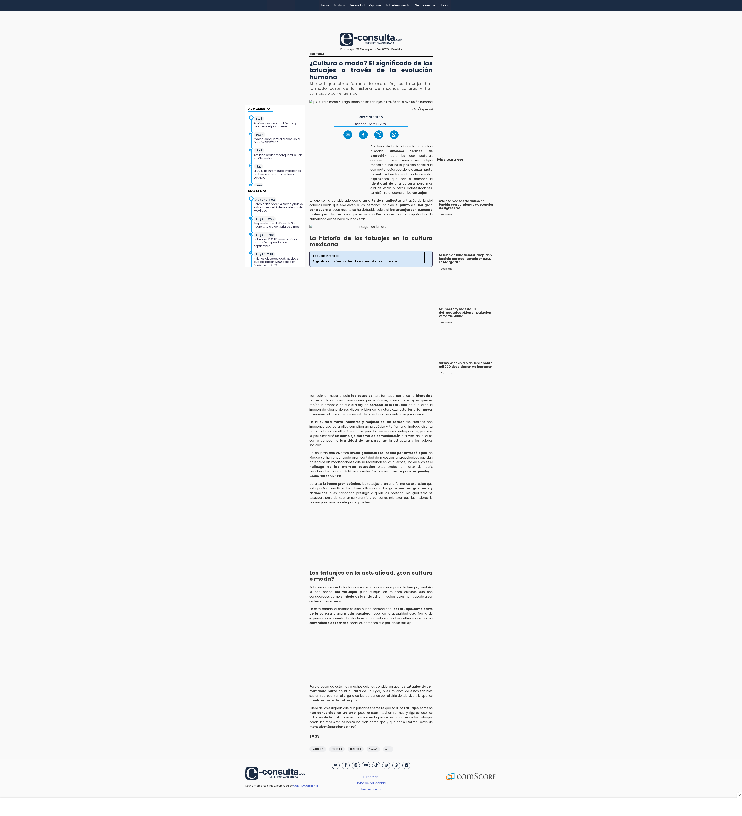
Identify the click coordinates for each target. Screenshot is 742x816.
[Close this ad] (739, 795)
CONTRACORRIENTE (305, 785)
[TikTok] (376, 765)
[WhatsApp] (396, 765)
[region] (371, 21)
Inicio (325, 5)
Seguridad (357, 5)
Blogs (445, 5)
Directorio (371, 777)
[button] (347, 134)
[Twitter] (335, 765)
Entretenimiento (397, 5)
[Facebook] (346, 765)
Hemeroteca (371, 789)
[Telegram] (406, 765)
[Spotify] (386, 765)
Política (339, 5)
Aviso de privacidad (371, 783)
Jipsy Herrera (371, 116)
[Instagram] (356, 765)
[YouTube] (366, 765)
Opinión (375, 5)
